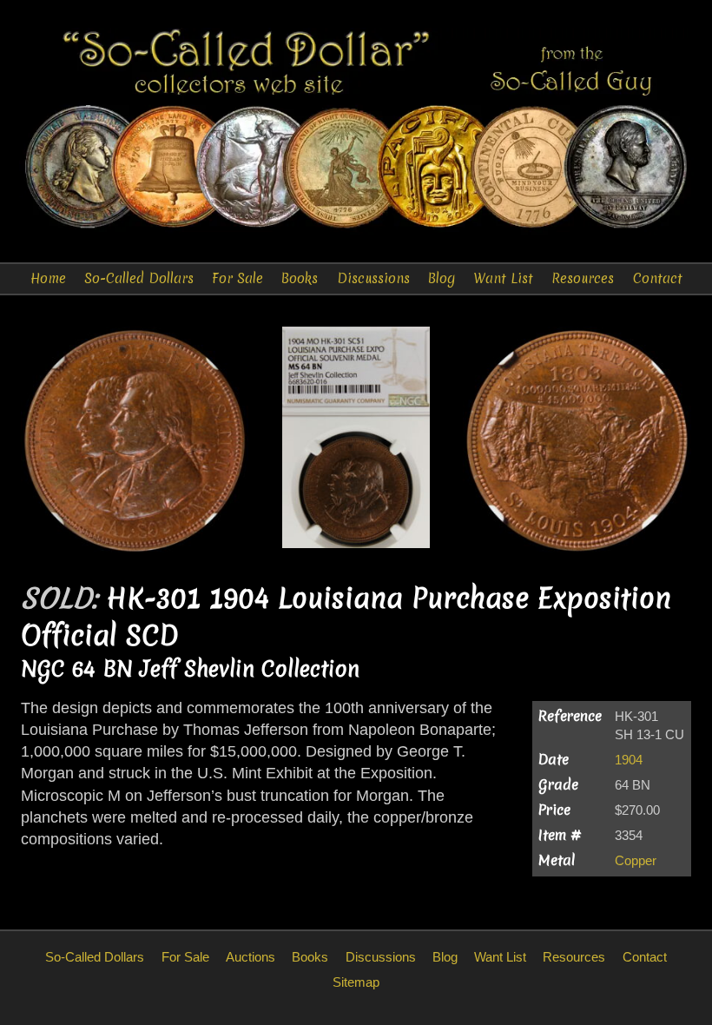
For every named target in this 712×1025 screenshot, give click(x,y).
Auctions (250, 956)
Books (299, 278)
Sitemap (356, 982)
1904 (629, 759)
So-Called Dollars (139, 278)
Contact (657, 278)
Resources (582, 278)
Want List (503, 278)
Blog (441, 278)
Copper (635, 860)
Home (48, 278)
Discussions (373, 278)
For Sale (237, 278)
